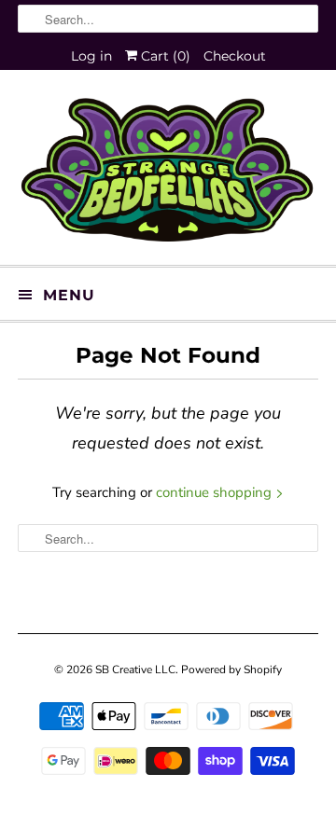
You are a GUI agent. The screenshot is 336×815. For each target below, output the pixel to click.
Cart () (163, 56)
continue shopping (215, 492)
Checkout (234, 56)
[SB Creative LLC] (168, 174)
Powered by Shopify (231, 669)
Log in (91, 56)
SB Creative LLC (135, 669)
